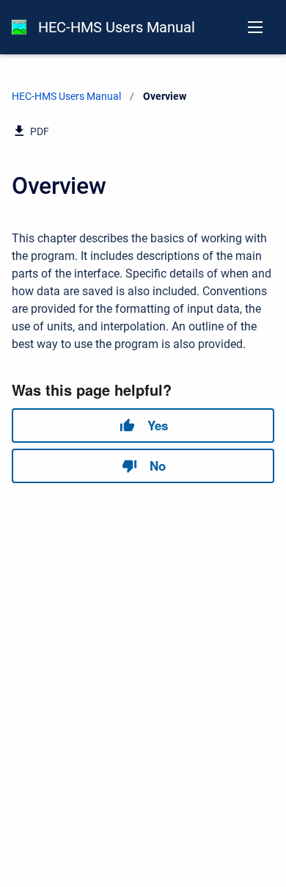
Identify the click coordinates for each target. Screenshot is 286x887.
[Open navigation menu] (255, 27)
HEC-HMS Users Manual (116, 27)
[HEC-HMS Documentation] (19, 27)
